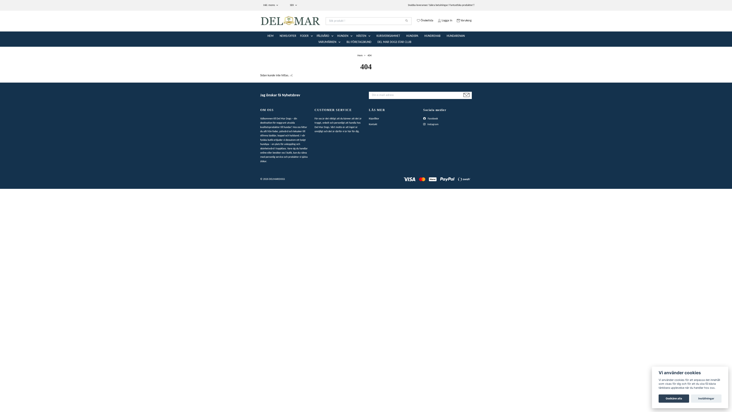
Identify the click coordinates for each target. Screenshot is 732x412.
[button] (312, 50)
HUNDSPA (412, 50)
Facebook (432, 133)
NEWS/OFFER (288, 50)
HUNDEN (342, 50)
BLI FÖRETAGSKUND (359, 56)
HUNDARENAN (456, 50)
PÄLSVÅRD (323, 50)
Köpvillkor (374, 133)
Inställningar (706, 398)
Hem (360, 70)
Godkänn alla (674, 398)
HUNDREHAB (432, 50)
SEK (292, 5)
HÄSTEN (361, 50)
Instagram (432, 139)
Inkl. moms (269, 5)
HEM (270, 50)
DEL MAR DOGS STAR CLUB (394, 56)
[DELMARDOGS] (313, 25)
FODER (304, 50)
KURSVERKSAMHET (388, 50)
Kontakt (373, 139)
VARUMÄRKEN (327, 56)
